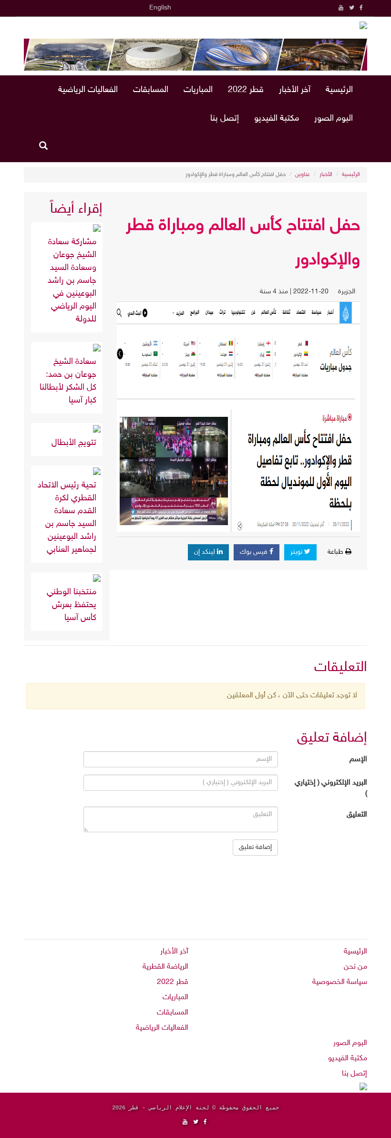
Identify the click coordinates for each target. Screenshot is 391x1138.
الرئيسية (339, 90)
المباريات (198, 90)
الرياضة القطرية (165, 967)
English (160, 8)
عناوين (302, 174)
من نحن (355, 967)
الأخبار (325, 174)
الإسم (358, 759)
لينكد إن (205, 552)
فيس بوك (254, 552)
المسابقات (150, 90)
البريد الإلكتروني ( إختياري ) (331, 788)
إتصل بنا (224, 119)
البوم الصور (333, 119)
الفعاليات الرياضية (88, 90)
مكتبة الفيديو (276, 119)
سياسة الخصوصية (339, 982)
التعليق (357, 814)
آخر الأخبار (294, 90)
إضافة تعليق (255, 847)
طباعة (336, 552)
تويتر (297, 552)
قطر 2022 (246, 90)
